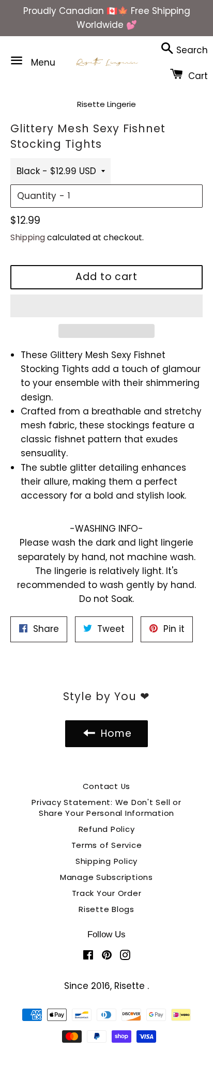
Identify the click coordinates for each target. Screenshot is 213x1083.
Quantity (36, 196)
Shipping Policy (106, 861)
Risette (130, 986)
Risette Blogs (106, 909)
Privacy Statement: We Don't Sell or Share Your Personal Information (106, 807)
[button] (106, 306)
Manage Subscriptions (106, 877)
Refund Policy (107, 829)
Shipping (27, 237)
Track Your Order (107, 893)
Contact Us (107, 786)
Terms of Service (106, 845)
